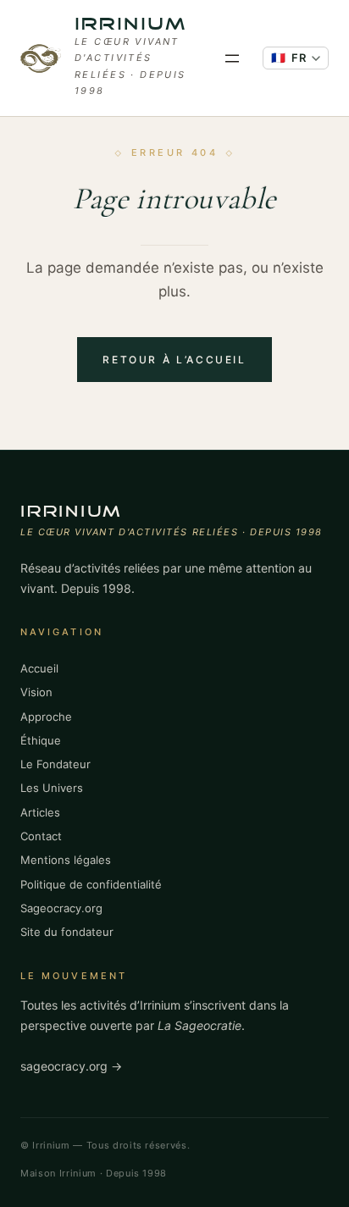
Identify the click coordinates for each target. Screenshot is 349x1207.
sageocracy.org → (71, 1066)
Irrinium (131, 25)
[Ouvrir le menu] (232, 58)
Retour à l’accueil (174, 359)
